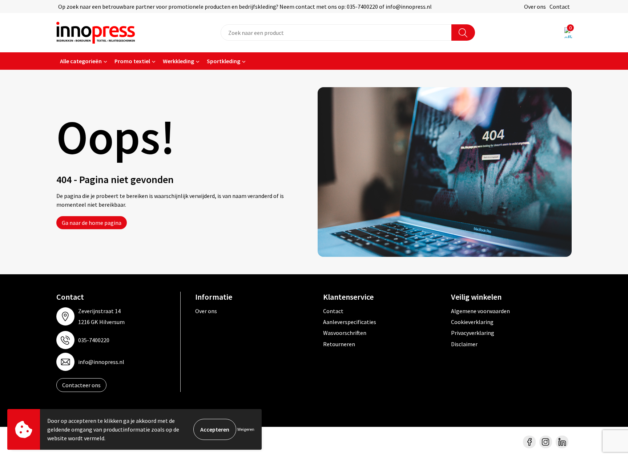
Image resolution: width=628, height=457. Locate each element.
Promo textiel (132, 61)
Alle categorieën (81, 61)
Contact (560, 6)
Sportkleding (223, 61)
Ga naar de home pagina (91, 222)
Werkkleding (178, 61)
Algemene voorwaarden (480, 311)
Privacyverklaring (472, 332)
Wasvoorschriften (344, 332)
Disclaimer (464, 344)
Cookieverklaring (472, 321)
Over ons (535, 6)
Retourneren (339, 344)
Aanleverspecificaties (349, 321)
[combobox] (336, 32)
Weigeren (245, 429)
